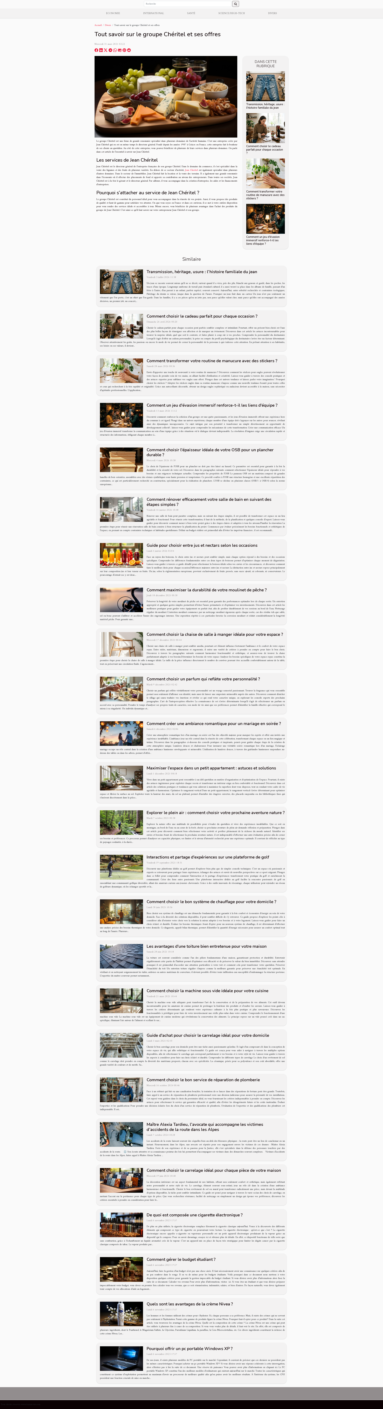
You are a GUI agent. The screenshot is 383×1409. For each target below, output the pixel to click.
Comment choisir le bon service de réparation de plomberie (203, 1080)
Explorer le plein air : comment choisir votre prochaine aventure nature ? (216, 813)
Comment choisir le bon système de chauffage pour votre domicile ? (211, 902)
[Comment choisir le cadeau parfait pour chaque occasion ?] (265, 128)
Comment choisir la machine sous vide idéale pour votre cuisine (207, 991)
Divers (272, 13)
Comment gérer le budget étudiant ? (181, 1259)
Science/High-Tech (231, 13)
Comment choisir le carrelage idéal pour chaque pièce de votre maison (214, 1170)
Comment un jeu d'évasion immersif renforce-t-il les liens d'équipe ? (263, 240)
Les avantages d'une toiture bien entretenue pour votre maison (207, 946)
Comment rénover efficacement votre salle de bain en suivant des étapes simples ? (209, 502)
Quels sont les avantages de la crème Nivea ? (190, 1304)
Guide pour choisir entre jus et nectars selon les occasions (202, 545)
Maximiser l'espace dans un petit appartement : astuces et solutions (211, 768)
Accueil (98, 25)
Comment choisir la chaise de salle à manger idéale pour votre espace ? (215, 634)
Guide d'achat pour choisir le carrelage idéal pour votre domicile (208, 1035)
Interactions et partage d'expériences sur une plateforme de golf (208, 857)
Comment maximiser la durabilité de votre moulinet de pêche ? (207, 590)
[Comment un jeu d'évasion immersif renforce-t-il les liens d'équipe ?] (265, 219)
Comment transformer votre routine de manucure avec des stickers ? (265, 195)
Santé (191, 13)
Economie (113, 13)
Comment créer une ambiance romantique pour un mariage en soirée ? (214, 724)
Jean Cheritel (191, 170)
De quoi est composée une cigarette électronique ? (195, 1215)
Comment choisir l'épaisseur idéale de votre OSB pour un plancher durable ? (210, 452)
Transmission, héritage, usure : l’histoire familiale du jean (265, 106)
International (153, 13)
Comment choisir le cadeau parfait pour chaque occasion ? (264, 149)
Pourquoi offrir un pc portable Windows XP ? (189, 1349)
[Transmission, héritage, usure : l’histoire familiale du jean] (265, 86)
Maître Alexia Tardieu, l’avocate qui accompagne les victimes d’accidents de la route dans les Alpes (205, 1127)
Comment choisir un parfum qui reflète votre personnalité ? (203, 679)
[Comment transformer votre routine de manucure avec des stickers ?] (265, 173)
